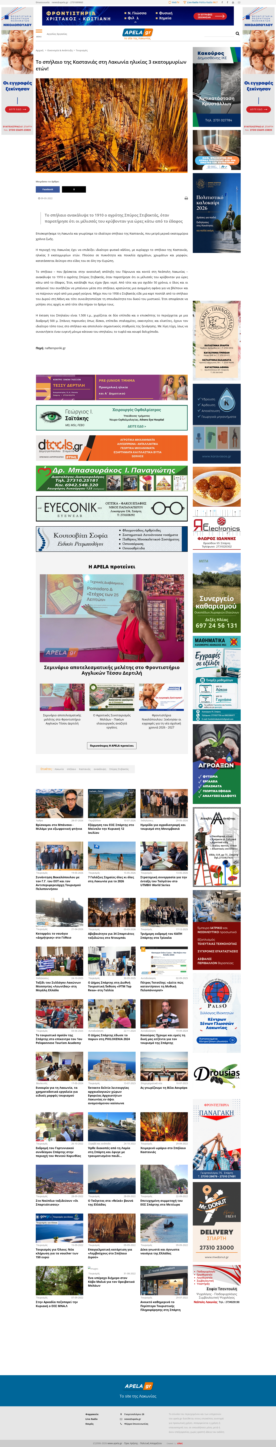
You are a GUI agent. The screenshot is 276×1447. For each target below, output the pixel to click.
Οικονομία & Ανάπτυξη (60, 50)
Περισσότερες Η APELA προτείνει (112, 745)
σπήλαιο (71, 769)
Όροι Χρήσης (131, 1443)
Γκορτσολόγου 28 (134, 1414)
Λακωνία (59, 769)
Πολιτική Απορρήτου (151, 1443)
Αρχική (39, 50)
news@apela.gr (132, 1419)
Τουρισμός (82, 50)
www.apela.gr (114, 1443)
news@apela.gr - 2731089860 (67, 2)
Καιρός (89, 1423)
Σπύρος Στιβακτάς (119, 769)
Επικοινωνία (43, 2)
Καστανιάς (84, 769)
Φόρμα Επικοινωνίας (136, 1423)
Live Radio (91, 1419)
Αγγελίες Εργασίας (57, 33)
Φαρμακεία (91, 1414)
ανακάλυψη (99, 769)
